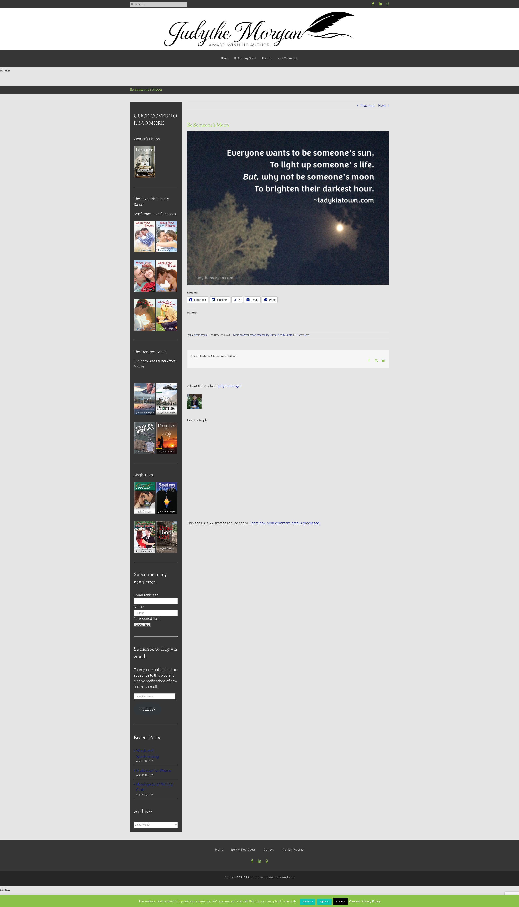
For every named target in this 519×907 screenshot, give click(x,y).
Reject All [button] (324, 901)
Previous (367, 106)
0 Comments (302, 335)
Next (382, 106)
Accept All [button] (307, 901)
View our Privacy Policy (364, 901)
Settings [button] (340, 901)
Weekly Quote (284, 335)
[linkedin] (380, 3)
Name (139, 607)
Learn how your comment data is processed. (285, 523)
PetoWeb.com (286, 877)
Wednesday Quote (266, 335)
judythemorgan (198, 335)
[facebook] (373, 3)
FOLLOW (147, 709)
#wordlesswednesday (244, 335)
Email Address (146, 595)
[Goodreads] (387, 3)
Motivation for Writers (153, 770)
